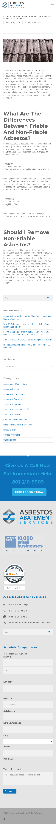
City (5, 735)
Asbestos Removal (11, 414)
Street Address (12, 723)
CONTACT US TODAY (29, 492)
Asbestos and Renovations (15, 384)
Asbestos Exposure (12, 389)
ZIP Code (8, 759)
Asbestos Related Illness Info (16, 409)
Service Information (11, 435)
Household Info (9, 429)
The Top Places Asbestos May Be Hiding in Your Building (27, 339)
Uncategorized (9, 440)
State (6, 746)
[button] (52, 5)
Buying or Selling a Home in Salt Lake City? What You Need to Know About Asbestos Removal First (26, 333)
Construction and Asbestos (15, 419)
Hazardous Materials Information (17, 424)
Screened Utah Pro (14, 588)
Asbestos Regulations (13, 404)
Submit (10, 791)
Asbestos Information (34, 22)
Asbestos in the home (13, 394)
